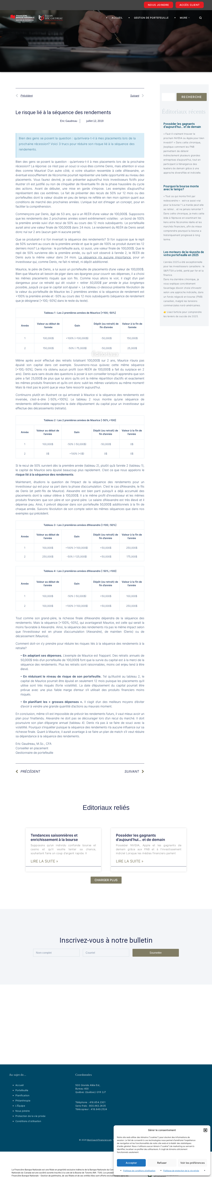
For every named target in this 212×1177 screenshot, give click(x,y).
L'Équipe (20, 1105)
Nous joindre (158, 4)
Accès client (190, 4)
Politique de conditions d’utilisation (139, 1170)
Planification (22, 1095)
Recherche (192, 97)
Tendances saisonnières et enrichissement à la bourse (54, 837)
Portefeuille (21, 1090)
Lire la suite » (44, 861)
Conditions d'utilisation (28, 1121)
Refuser (162, 1162)
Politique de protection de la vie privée (181, 1170)
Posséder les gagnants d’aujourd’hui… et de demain (140, 837)
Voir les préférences (192, 1162)
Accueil (19, 1085)
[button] (205, 1130)
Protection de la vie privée (30, 1116)
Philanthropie (22, 1100)
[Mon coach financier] (36, 18)
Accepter (131, 1162)
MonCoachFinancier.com (99, 1140)
